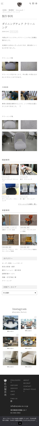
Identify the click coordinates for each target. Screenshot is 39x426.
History (14, 385)
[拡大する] (16, 64)
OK (20, 423)
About (26, 380)
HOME (5, 10)
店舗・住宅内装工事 (9, 277)
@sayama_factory (19, 312)
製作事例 (11, 10)
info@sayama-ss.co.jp (19, 406)
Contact (27, 386)
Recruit (27, 383)
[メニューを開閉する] (2, 3)
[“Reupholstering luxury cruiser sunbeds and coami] (10, 324)
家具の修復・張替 (8, 267)
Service (14, 388)
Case (13, 394)
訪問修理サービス (8, 274)
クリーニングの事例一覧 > (27, 204)
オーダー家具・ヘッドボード (12, 263)
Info (13, 391)
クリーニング (19, 10)
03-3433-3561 (16, 413)
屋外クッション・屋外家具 (11, 270)
